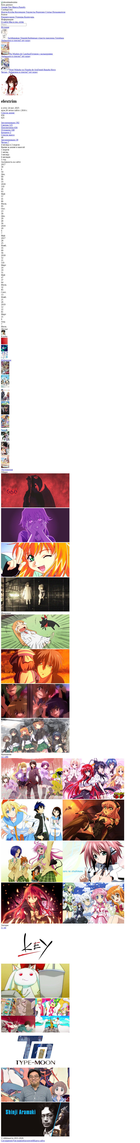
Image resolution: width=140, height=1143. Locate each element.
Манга (15, 7)
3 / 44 (3, 928)
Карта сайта (39, 1140)
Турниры (19, 17)
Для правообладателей (23, 1140)
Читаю (5, 142)
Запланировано (10, 122)
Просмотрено (9, 127)
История (5, 27)
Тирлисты (31, 12)
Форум (4, 12)
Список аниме (7, 113)
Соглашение (7, 1140)
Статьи (48, 12)
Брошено (6, 132)
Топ (10, 7)
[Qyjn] (4, 343)
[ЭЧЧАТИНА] (4, 358)
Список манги (7, 135)
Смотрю (7, 125)
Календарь (29, 17)
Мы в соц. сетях (16, 22)
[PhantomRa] (3, 334)
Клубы (11, 12)
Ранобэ (22, 7)
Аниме (4, 7)
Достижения (7, 469)
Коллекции (20, 12)
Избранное (6, 360)
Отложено (7, 130)
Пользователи (58, 12)
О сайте (5, 22)
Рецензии (40, 12)
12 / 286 (4, 757)
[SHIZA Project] (4, 350)
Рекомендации (8, 17)
